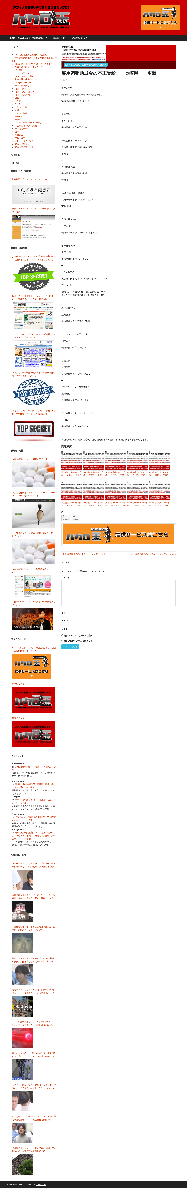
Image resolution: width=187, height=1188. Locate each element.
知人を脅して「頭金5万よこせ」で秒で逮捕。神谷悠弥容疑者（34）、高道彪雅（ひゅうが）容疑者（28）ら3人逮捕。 (34, 1118)
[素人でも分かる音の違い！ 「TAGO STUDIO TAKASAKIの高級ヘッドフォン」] (33, 513)
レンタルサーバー (23, 82)
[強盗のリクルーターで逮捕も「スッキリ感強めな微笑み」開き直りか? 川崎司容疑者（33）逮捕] (22, 974)
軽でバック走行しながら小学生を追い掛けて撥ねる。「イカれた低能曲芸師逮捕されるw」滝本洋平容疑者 (34, 1055)
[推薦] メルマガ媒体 (24, 91)
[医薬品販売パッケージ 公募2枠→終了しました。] (32, 586)
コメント (65, 577)
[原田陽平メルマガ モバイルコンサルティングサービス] (33, 227)
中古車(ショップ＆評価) (26, 125)
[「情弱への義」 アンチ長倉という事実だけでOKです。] (32, 619)
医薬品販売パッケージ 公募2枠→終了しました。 (33, 570)
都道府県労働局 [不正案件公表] (29, 67)
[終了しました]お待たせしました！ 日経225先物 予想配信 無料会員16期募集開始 (33, 412)
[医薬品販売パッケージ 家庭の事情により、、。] (33, 475)
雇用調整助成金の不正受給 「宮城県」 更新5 (71, 504)
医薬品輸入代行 (22, 85)
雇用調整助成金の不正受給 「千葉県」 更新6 (137, 504)
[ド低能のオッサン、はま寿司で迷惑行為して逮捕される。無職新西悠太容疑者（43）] (22, 1164)
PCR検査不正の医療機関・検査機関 (31, 55)
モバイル (19, 116)
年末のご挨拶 (18, 718)
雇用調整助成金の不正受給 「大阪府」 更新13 (93, 504)
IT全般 (18, 101)
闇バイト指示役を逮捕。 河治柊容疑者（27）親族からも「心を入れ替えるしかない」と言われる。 (34, 1087)
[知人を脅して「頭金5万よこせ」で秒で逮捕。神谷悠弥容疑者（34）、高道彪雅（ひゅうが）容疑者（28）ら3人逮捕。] (22, 1133)
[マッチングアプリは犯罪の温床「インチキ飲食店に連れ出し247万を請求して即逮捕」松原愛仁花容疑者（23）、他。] (22, 880)
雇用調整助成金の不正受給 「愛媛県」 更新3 (159, 473)
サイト (64, 628)
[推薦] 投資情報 (22, 95)
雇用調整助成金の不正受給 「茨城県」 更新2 (115, 473)
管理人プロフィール (24, 147)
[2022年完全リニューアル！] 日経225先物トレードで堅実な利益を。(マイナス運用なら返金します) (34, 258)
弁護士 (18, 110)
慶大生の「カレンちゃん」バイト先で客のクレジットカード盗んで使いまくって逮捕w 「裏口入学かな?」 (34, 992)
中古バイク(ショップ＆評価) (28, 122)
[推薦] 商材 (20, 88)
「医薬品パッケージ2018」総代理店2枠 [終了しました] (33, 534)
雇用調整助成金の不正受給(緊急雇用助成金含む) (85, 65)
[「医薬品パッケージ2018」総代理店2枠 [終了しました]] (33, 551)
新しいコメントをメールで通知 (78, 635)
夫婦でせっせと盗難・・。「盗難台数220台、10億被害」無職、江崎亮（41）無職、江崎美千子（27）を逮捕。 (33, 835)
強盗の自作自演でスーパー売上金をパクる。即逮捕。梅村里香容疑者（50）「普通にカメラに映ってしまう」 (33, 897)
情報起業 (19, 135)
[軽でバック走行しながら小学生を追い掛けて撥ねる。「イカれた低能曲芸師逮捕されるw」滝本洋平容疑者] (22, 1069)
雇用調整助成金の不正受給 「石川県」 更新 (137, 473)
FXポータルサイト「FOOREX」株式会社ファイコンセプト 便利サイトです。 (34, 336)
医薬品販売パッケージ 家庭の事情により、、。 (34, 459)
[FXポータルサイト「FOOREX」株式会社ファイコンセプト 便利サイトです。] (33, 353)
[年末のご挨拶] (33, 734)
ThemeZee (41, 1184)
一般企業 (19, 119)
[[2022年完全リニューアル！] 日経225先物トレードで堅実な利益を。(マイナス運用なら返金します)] (33, 276)
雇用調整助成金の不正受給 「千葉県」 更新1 (93, 473)
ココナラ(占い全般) (24, 76)
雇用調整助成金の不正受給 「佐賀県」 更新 (83, 554)
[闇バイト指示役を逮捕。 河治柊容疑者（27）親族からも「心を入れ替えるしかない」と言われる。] (22, 1101)
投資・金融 (20, 138)
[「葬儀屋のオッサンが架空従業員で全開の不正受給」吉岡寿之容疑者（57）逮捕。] (22, 943)
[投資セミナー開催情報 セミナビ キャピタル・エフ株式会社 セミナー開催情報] (33, 315)
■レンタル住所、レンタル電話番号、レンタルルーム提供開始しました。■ (34, 649)
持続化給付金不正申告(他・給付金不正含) (34, 64)
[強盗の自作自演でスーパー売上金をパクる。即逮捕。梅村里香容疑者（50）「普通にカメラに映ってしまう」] (22, 911)
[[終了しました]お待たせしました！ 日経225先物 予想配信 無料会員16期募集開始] (33, 429)
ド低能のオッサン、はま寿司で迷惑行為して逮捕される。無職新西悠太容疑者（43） (33, 1149)
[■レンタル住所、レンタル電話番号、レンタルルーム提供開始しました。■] (31, 666)
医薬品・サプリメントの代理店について (70, 38)
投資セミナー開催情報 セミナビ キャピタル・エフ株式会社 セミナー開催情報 (32, 297)
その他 (18, 104)
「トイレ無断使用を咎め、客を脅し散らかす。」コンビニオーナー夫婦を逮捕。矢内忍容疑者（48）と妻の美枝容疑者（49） (33, 1023)
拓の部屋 (19, 70)
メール (64, 620)
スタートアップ (22, 73)
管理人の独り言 (22, 144)
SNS (17, 98)
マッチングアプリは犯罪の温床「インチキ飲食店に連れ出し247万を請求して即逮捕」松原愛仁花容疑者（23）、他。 (34, 865)
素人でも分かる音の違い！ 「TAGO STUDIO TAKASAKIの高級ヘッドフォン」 (33, 494)
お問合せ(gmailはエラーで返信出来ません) (29, 38)
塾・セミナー (21, 128)
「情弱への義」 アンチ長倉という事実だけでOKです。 (33, 603)
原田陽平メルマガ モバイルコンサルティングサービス (33, 210)
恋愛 (17, 132)
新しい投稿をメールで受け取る (78, 641)
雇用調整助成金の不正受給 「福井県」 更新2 (159, 504)
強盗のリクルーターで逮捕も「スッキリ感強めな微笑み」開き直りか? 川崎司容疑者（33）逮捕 (33, 960)
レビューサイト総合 (24, 141)
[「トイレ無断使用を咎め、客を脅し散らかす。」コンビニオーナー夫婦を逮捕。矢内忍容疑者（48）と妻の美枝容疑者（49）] (22, 1038)
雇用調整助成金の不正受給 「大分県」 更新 (152, 554)
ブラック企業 (21, 107)
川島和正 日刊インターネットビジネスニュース (33, 181)
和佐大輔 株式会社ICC (26, 79)
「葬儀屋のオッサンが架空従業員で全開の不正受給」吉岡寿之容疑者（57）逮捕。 (33, 928)
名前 (63, 612)
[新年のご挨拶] (33, 700)
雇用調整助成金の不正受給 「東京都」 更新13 (71, 473)
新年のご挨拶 (19, 684)
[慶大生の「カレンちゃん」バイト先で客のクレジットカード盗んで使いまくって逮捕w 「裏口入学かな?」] (22, 1006)
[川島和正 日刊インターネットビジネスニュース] (33, 194)
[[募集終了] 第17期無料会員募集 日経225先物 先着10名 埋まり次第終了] (33, 392)
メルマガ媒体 (21, 113)
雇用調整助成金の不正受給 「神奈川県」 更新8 (115, 504)
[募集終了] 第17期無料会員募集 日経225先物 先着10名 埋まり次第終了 (34, 374)
